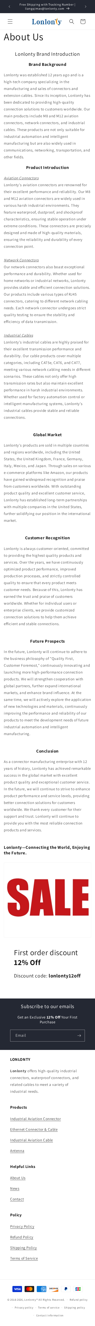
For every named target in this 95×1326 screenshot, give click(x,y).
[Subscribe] (79, 1036)
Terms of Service (24, 1258)
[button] (10, 21)
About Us (18, 1177)
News (14, 1188)
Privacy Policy (22, 1226)
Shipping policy (74, 1307)
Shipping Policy (23, 1247)
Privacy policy (24, 1307)
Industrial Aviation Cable (31, 1140)
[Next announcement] (85, 6)
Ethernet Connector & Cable (34, 1129)
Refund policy (79, 1299)
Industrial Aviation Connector (35, 1118)
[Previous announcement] (9, 6)
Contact (17, 1199)
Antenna (17, 1150)
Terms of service (48, 1307)
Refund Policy (21, 1237)
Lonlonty (30, 1299)
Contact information (50, 1315)
